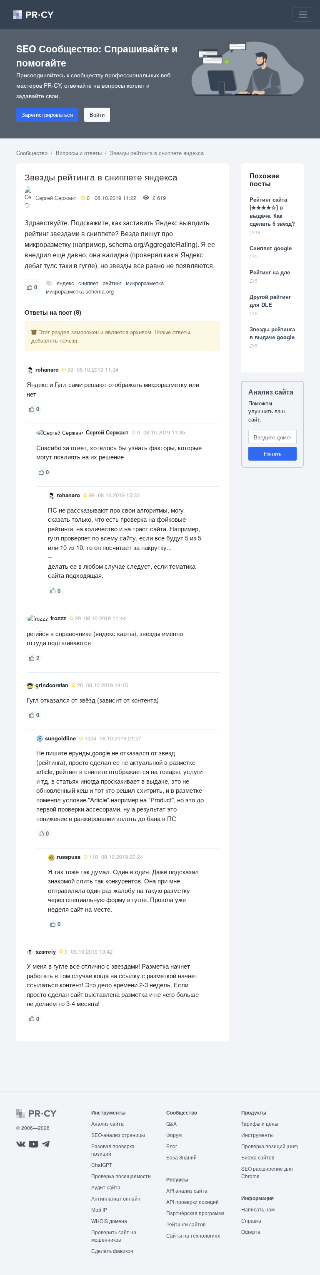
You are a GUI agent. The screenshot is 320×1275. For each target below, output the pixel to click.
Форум (174, 1134)
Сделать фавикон (112, 1250)
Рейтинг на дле (270, 272)
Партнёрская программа (195, 1212)
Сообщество (32, 153)
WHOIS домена (109, 1220)
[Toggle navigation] (302, 14)
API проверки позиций (192, 1201)
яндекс (65, 283)
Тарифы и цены (259, 1123)
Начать (273, 454)
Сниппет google (271, 248)
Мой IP (99, 1209)
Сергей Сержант (55, 198)
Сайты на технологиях (193, 1235)
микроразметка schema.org (80, 291)
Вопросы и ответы (79, 153)
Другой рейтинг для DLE (270, 301)
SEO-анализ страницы (118, 1134)
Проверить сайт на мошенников (113, 1235)
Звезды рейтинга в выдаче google (272, 333)
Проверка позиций (269, 1145)
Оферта (250, 1231)
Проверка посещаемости (121, 1175)
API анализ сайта (187, 1190)
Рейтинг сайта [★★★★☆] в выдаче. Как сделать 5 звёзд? (272, 211)
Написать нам (258, 1209)
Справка (251, 1220)
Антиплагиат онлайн (115, 1198)
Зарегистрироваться (47, 114)
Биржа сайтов (257, 1157)
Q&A (171, 1123)
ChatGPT (101, 1164)
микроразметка (145, 283)
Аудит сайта (105, 1187)
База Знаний (181, 1157)
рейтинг (112, 283)
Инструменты (257, 1134)
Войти (97, 114)
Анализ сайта (270, 392)
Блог (171, 1145)
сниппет (88, 283)
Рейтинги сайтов (185, 1224)
